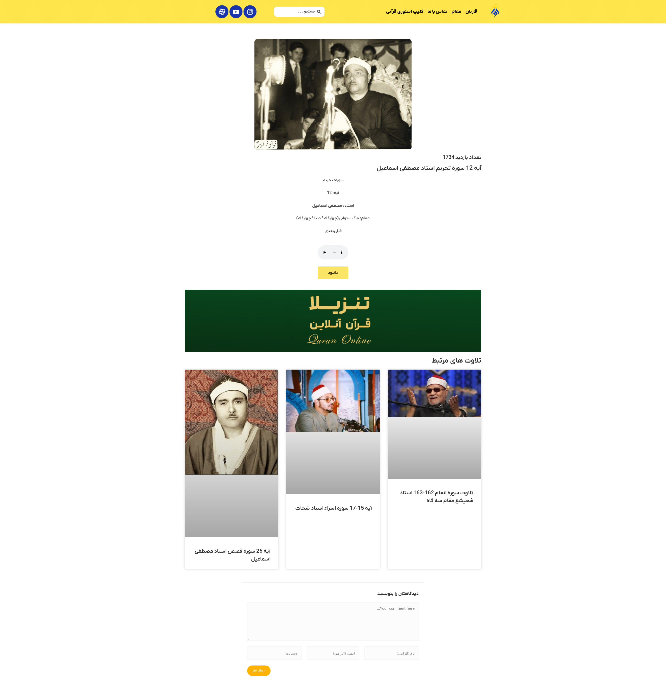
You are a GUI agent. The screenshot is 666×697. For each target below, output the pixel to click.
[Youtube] (235, 11)
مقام (456, 12)
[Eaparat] (221, 11)
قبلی (338, 231)
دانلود (333, 272)
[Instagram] (250, 11)
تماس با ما (437, 12)
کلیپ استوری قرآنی (404, 12)
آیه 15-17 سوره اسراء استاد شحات (333, 508)
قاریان (471, 12)
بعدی (329, 231)
